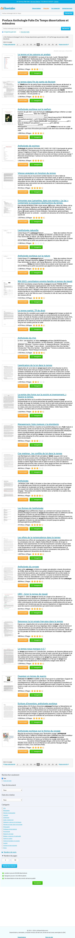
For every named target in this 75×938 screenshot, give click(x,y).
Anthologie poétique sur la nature (34, 256)
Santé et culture (7, 838)
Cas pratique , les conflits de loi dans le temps (40, 453)
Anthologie (23, 481)
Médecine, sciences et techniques (12, 822)
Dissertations (36, 8)
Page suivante (63, 44)
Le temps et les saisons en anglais (34, 54)
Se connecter (55, 8)
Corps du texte (7, 781)
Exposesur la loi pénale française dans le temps (40, 621)
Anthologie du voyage (28, 566)
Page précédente (9, 44)
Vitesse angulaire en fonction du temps (37, 173)
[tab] (37, 852)
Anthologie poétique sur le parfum (34, 109)
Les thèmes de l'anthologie (30, 508)
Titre (4, 778)
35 (38, 44)
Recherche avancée (9, 866)
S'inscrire (46, 8)
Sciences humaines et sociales (11, 841)
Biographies (6, 810)
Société (5, 843)
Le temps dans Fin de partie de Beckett (36, 82)
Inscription (37, 883)
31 (24, 44)
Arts (4, 808)
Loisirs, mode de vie (8, 820)
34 (34, 44)
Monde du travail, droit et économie (12, 824)
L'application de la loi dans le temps (35, 365)
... (20, 44)
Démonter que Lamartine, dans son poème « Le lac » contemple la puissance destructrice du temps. (43, 201)
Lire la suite (23, 73)
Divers (5, 848)
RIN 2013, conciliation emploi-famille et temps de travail (45, 281)
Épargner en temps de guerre (32, 676)
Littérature (6, 817)
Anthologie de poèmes (29, 146)
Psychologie (6, 831)
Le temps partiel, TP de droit (31, 310)
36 (42, 44)
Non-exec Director (35, 1)
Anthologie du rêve (27, 338)
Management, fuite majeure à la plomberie (38, 424)
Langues (5, 815)
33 (31, 44)
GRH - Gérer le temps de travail (33, 594)
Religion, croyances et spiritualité (12, 836)
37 (45, 44)
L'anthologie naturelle (28, 230)
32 (27, 44)
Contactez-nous (67, 8)
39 (52, 44)
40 (56, 44)
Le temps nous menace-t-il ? (32, 649)
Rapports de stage (8, 834)
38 (49, 44)
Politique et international (10, 829)
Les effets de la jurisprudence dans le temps (39, 537)
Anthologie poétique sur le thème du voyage (39, 731)
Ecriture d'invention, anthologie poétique (37, 703)
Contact (56, 1)
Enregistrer (37, 73)
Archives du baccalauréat (10, 845)
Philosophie (6, 827)
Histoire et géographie (9, 813)
